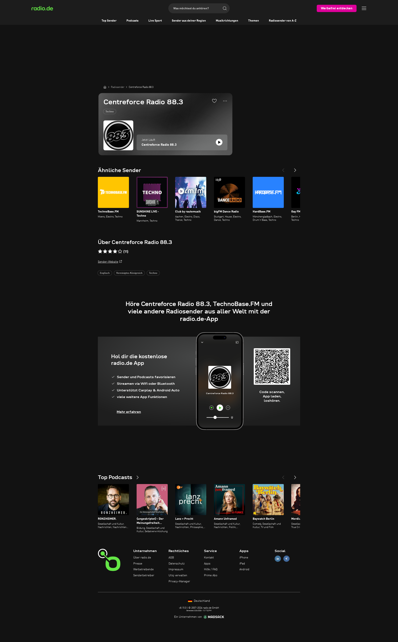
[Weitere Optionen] (225, 100)
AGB (171, 557)
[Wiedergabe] (219, 142)
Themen (253, 20)
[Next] (295, 169)
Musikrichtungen (227, 20)
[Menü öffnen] (364, 8)
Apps (207, 563)
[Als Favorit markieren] (214, 100)
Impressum (176, 569)
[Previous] (283, 169)
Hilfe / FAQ (210, 569)
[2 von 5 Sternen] (105, 251)
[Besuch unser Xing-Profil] (286, 558)
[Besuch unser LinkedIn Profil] (277, 558)
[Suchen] (224, 8)
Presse (137, 563)
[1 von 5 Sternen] (100, 251)
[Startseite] (105, 87)
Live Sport (155, 20)
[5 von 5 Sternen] (120, 251)
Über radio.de (142, 557)
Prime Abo (210, 575)
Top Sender (109, 20)
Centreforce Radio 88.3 (159, 145)
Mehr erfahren (129, 412)
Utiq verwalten (178, 575)
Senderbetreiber (143, 575)
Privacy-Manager (179, 581)
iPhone (243, 557)
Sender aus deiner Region (189, 20)
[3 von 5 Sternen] (110, 251)
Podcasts (132, 20)
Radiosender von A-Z (282, 20)
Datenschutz (176, 563)
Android (244, 569)
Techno (110, 111)
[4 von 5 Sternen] (115, 251)
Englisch (105, 273)
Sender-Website (108, 261)
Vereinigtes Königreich (129, 273)
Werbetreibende (143, 569)
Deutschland (201, 601)
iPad (242, 563)
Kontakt (209, 557)
